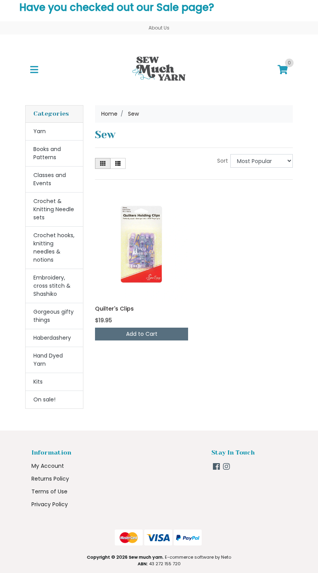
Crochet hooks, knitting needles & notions (53, 247)
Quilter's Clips (114, 309)
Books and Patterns (47, 153)
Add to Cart (141, 334)
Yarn (39, 131)
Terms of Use (49, 491)
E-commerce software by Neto (198, 557)
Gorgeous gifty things (53, 316)
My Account (47, 466)
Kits (38, 381)
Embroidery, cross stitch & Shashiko (52, 286)
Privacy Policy (49, 504)
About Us (159, 27)
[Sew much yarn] (159, 69)
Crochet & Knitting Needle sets (53, 209)
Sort (222, 161)
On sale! (44, 399)
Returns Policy (50, 479)
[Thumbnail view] (103, 163)
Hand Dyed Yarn (48, 360)
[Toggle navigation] (34, 69)
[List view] (118, 163)
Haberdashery (52, 338)
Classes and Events (49, 179)
